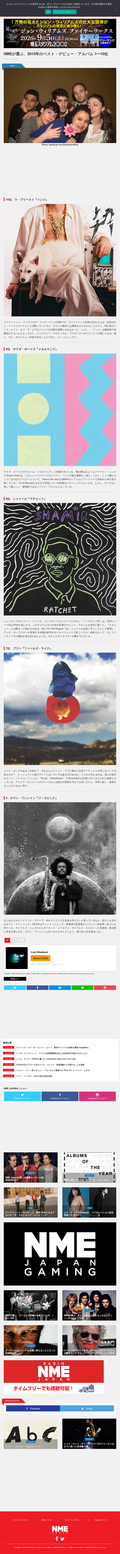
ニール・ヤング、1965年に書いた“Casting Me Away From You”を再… (46, 1058)
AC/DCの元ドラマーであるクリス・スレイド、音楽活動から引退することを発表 (50, 1064)
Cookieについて (101, 1520)
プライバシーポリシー (73, 1520)
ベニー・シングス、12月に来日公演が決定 (34, 1076)
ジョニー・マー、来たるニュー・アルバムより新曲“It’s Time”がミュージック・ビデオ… (53, 1070)
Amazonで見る (40, 957)
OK (48, 12)
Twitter (88, 1408)
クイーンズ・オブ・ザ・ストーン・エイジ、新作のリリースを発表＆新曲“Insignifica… (53, 1047)
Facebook (34, 1408)
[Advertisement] (60, 171)
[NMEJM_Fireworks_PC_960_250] (60, 33)
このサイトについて (20, 1520)
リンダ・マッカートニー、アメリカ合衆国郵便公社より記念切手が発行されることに (52, 1053)
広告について (46, 1520)
